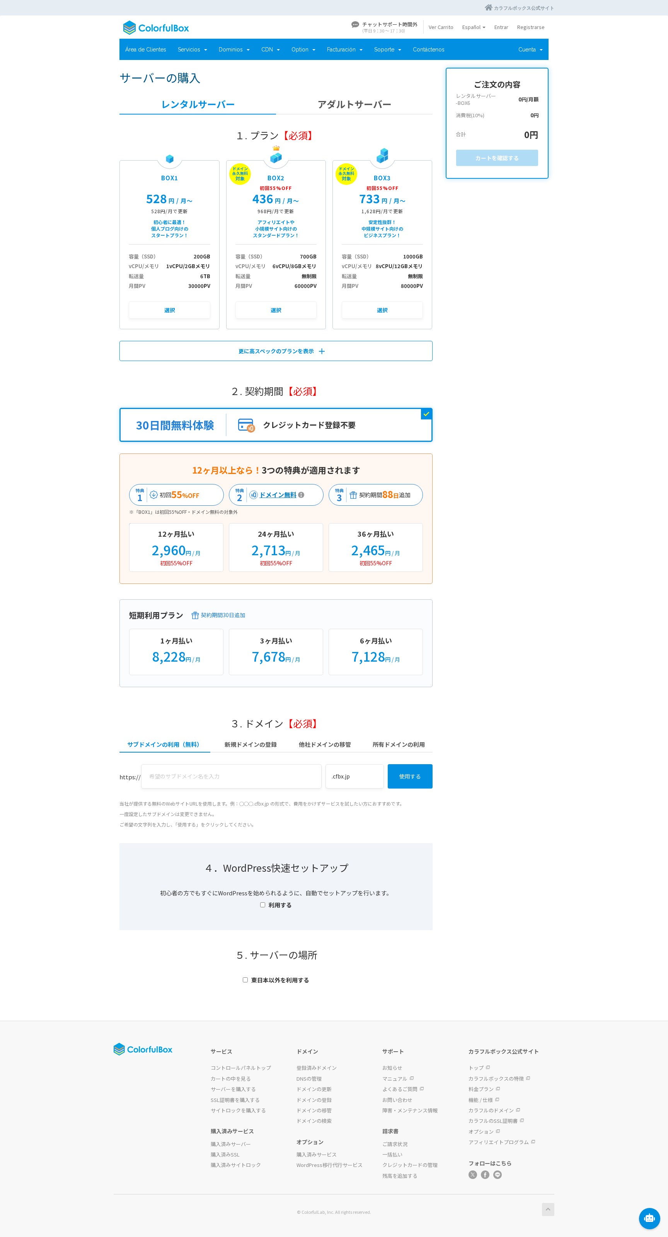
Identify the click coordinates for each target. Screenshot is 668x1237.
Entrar (501, 27)
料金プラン (481, 1089)
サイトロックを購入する (238, 1110)
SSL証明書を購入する (235, 1100)
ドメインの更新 (314, 1089)
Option (301, 49)
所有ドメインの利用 (399, 744)
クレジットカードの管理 (410, 1165)
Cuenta (528, 49)
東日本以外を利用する (280, 980)
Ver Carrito (441, 27)
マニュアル (394, 1078)
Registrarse (531, 27)
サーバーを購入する (233, 1089)
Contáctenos (429, 49)
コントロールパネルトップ (241, 1067)
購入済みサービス (317, 1154)
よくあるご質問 (400, 1089)
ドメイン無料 (264, 495)
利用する (280, 905)
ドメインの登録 (314, 1100)
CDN (268, 49)
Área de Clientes (145, 49)
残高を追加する (400, 1175)
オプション (481, 1131)
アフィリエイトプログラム (499, 1142)
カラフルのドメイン (491, 1110)
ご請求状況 (394, 1144)
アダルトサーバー (354, 104)
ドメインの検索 (314, 1120)
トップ (476, 1067)
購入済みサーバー (231, 1144)
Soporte (385, 49)
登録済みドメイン (317, 1067)
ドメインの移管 (314, 1110)
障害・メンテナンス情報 (410, 1110)
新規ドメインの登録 (251, 744)
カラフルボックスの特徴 (496, 1078)
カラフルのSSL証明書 (493, 1120)
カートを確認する (497, 158)
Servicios (190, 49)
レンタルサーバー (198, 104)
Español (472, 27)
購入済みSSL (225, 1154)
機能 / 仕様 (481, 1100)
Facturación (343, 49)
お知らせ (392, 1067)
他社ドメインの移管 (325, 744)
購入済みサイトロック (236, 1165)
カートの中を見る (231, 1078)
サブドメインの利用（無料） (165, 744)
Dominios (232, 49)
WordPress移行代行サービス (330, 1165)
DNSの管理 (309, 1078)
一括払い (392, 1154)
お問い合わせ (397, 1100)
